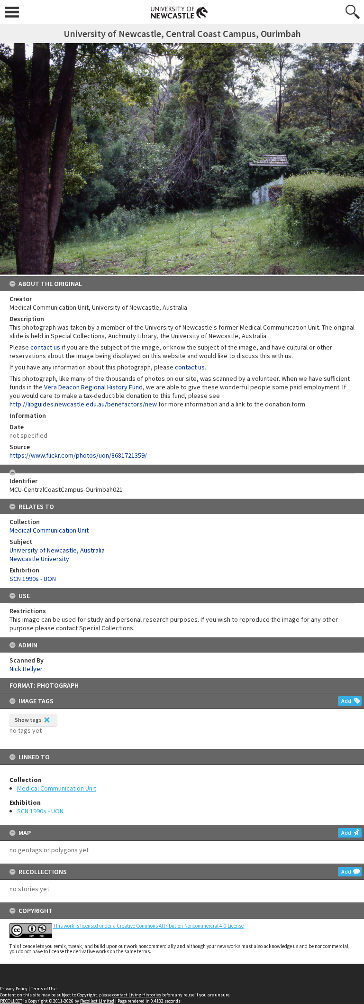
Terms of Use (43, 989)
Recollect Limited (97, 1001)
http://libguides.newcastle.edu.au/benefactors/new (83, 404)
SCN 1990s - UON (40, 811)
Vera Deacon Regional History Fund (93, 387)
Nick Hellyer (26, 668)
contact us (45, 347)
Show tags (28, 719)
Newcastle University (39, 558)
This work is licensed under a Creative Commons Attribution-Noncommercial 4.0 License (148, 925)
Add (346, 700)
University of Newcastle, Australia (57, 550)
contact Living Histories (136, 995)
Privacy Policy (13, 989)
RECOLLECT (11, 1001)
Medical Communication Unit (56, 788)
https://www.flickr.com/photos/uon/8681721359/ (78, 455)
